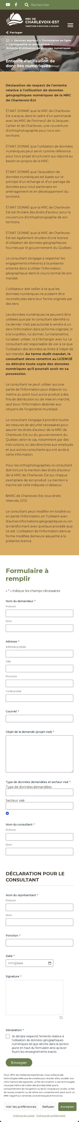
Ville (8, 661)
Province (11, 676)
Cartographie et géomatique (29, 44)
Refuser (48, 1106)
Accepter (67, 1106)
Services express (26, 40)
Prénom (11, 606)
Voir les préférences (21, 1106)
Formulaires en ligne (56, 40)
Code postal (13, 691)
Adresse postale (16, 646)
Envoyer (19, 1062)
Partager (15, 32)
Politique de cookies (24, 1115)
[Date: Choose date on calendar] (50, 963)
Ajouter (7, 813)
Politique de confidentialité (50, 1115)
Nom (9, 621)
